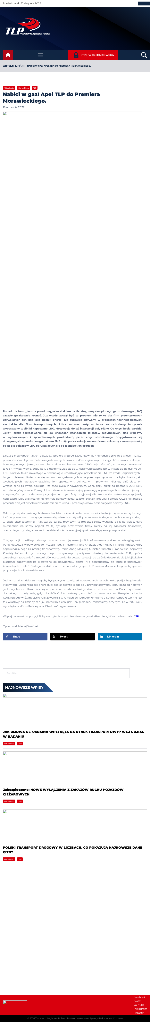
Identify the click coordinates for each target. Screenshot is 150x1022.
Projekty (83, 918)
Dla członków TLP (14, 976)
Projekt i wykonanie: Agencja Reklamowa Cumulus (95, 1018)
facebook (140, 997)
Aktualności (14, 66)
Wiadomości (86, 902)
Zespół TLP (85, 922)
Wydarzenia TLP (13, 965)
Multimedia (10, 980)
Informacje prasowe (15, 968)
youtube (139, 1004)
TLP (34, 88)
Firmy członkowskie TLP (93, 910)
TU (137, 616)
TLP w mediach (13, 972)
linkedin (139, 1012)
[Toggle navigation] (40, 55)
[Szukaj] (123, 673)
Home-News (23, 88)
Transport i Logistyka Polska (50, 1018)
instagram (140, 1008)
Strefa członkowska (97, 54)
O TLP (82, 906)
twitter (138, 1001)
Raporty (83, 914)
